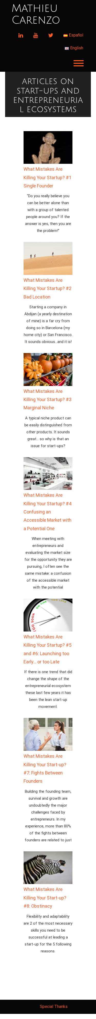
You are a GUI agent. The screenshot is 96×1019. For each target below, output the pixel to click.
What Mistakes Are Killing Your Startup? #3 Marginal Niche (47, 400)
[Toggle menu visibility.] (48, 63)
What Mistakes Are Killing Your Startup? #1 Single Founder (47, 177)
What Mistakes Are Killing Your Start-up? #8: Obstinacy (45, 898)
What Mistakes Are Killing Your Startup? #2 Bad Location (47, 288)
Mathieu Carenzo (36, 14)
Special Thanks (54, 1006)
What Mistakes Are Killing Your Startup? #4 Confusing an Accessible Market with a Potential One (47, 511)
